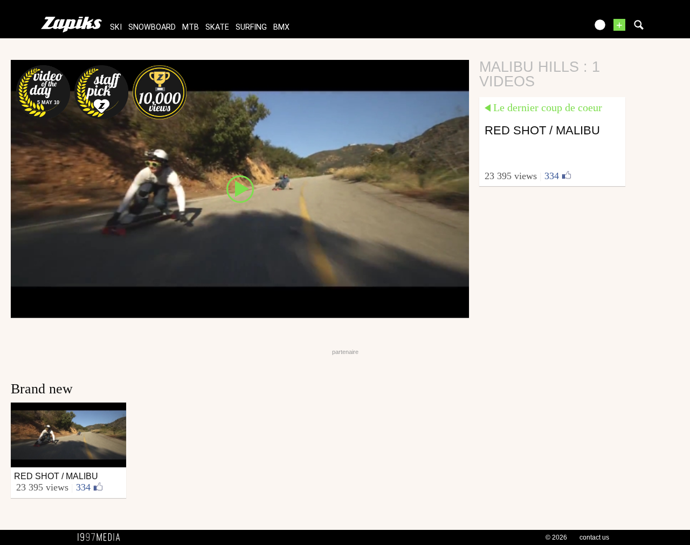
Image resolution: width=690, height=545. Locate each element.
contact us (594, 537)
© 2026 (556, 537)
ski (116, 27)
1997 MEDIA (101, 537)
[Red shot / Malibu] (240, 188)
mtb (190, 27)
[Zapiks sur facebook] (556, 28)
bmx (281, 27)
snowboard (152, 27)
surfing (251, 27)
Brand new (42, 389)
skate (217, 27)
